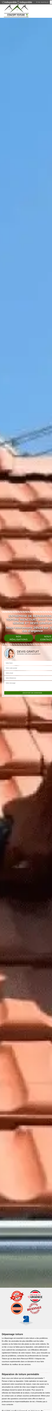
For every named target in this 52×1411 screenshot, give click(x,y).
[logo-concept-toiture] (16, 11)
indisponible (9, 2)
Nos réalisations (19, 638)
